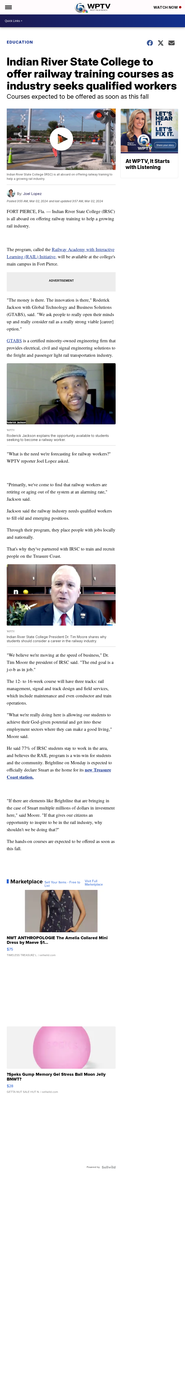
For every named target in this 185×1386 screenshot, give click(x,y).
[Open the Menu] (8, 7)
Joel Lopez (32, 193)
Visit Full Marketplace (94, 883)
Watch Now (166, 7)
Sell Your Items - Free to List (62, 884)
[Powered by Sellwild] (109, 1167)
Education (20, 42)
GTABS (14, 340)
